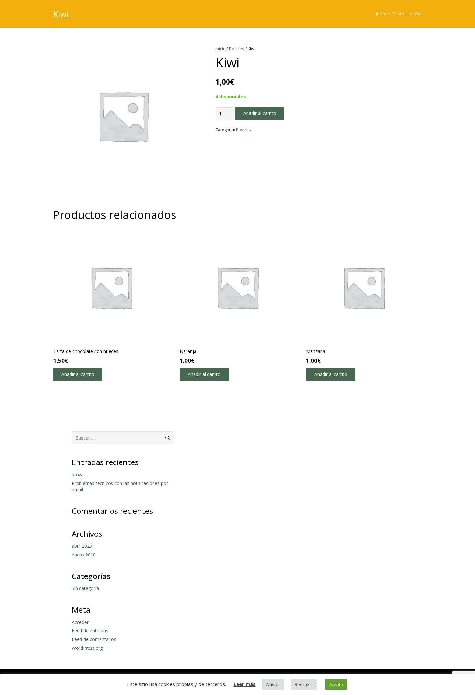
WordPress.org (87, 648)
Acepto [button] (336, 684)
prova (78, 475)
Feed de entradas (90, 631)
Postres (400, 13)
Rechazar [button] (304, 684)
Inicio (381, 13)
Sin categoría (85, 588)
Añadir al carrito (259, 113)
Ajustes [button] (273, 684)
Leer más (245, 684)
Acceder (80, 622)
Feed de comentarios (94, 639)
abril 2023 (82, 546)
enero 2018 (84, 555)
